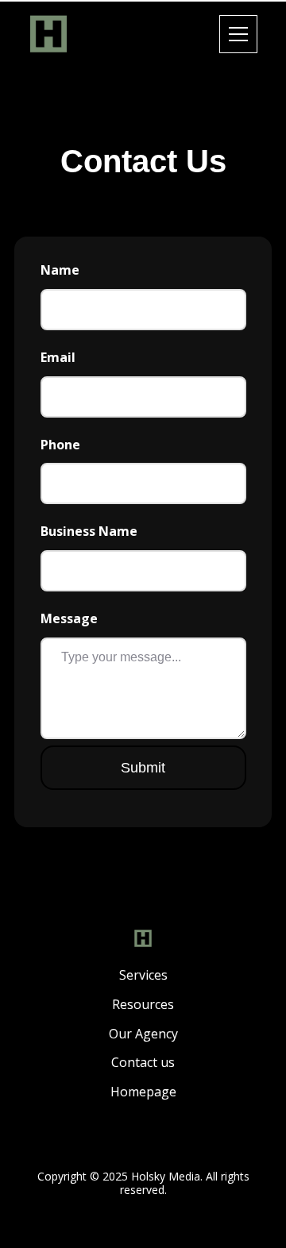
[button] (245, 34)
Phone (60, 445)
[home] (48, 34)
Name (60, 270)
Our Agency (143, 1034)
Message (69, 619)
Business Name (89, 531)
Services (143, 975)
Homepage (143, 1092)
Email (58, 357)
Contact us (143, 1062)
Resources (143, 1004)
